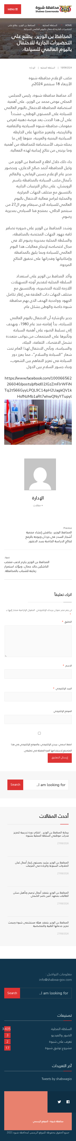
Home (68, 25)
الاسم (67, 665)
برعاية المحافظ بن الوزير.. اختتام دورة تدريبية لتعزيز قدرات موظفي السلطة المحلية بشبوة (41, 834)
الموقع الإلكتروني (63, 711)
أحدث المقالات (54, 816)
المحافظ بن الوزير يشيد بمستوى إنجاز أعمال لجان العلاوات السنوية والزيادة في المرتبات (42, 864)
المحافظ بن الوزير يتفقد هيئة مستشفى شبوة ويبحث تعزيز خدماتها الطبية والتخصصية (38, 924)
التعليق (67, 622)
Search (15, 784)
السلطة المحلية (50, 25)
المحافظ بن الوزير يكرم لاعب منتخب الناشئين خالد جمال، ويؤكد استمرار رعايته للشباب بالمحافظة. (26, 564)
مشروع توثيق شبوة (58, 1047)
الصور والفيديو (61, 1035)
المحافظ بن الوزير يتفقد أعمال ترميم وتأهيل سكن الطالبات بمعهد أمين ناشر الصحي (41, 894)
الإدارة (32, 67)
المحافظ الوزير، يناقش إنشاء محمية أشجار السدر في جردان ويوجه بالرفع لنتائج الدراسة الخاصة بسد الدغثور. (49, 534)
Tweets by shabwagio (57, 1078)
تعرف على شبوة (60, 1041)
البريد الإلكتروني (62, 688)
